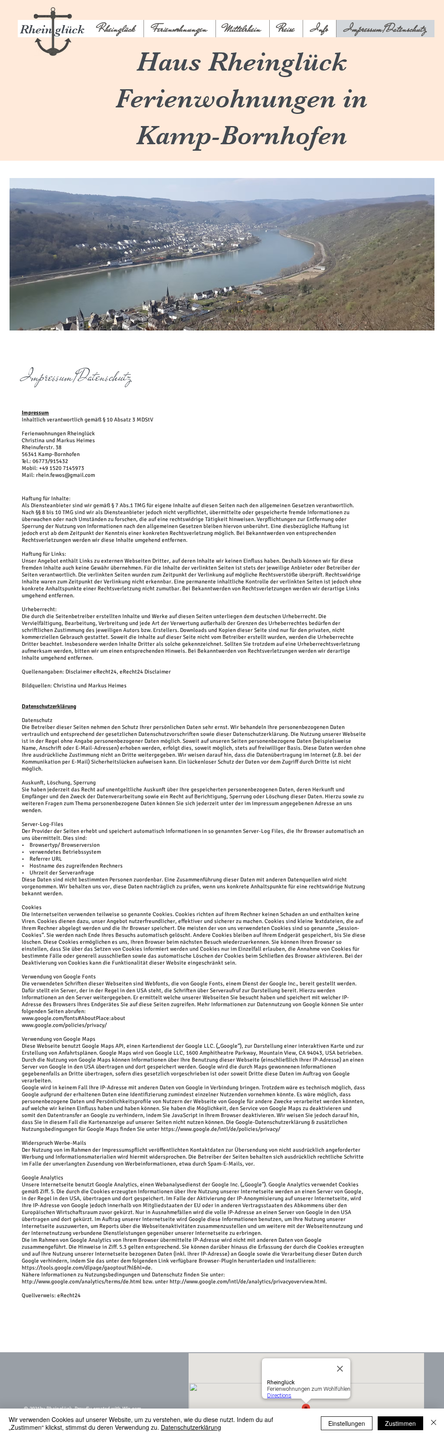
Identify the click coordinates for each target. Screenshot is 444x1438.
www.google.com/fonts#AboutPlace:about (73, 1018)
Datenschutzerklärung (191, 1427)
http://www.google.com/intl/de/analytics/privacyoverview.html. (248, 1281)
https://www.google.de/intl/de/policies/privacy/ (220, 1129)
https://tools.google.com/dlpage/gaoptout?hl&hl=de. (87, 1267)
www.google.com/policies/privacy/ (64, 1025)
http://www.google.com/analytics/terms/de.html (81, 1281)
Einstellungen (346, 1423)
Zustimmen (400, 1423)
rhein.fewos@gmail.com (65, 475)
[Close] (433, 1423)
